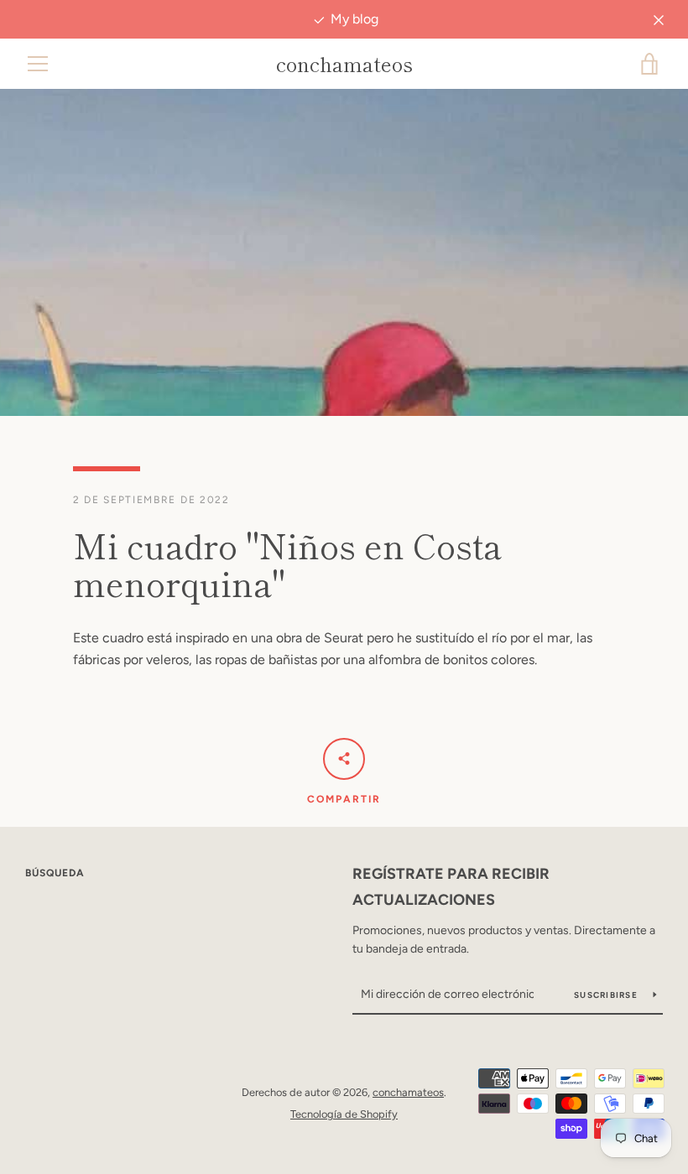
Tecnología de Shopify (344, 1114)
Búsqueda (55, 873)
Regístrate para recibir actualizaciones (451, 887)
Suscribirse (607, 995)
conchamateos (344, 64)
